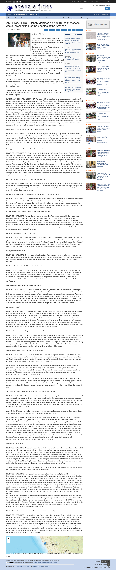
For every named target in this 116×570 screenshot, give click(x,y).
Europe (41, 18)
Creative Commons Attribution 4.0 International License (45, 562)
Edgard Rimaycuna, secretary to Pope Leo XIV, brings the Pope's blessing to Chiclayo (73, 50)
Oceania (48, 18)
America (34, 18)
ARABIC (107, 1)
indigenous (64, 29)
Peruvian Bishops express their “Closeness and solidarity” (73, 58)
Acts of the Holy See (59, 18)
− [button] (8, 541)
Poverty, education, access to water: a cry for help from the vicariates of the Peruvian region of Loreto (103, 92)
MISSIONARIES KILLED (20, 14)
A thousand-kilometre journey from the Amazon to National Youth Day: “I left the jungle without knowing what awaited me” (73, 68)
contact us (105, 14)
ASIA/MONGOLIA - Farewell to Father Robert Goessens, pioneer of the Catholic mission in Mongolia (103, 59)
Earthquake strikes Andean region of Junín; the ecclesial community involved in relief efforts (72, 79)
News (9, 18)
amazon (58, 29)
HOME (9, 14)
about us (96, 14)
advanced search (105, 11)
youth (69, 29)
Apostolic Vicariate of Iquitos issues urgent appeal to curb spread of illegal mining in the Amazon (73, 41)
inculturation (79, 29)
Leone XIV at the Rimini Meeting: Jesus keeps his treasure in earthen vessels (103, 46)
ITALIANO (74, 1)
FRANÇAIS (90, 1)
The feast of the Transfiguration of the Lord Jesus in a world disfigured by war (102, 164)
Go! (107, 8)
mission (46, 29)
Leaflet (12, 553)
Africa (22, 18)
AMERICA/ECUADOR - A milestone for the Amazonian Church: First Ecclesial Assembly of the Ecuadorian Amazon (103, 81)
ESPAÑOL (84, 1)
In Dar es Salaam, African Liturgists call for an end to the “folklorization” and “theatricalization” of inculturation (103, 154)
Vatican (16, 18)
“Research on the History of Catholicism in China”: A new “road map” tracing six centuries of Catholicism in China (103, 36)
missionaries (52, 29)
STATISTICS (33, 14)
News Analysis (85, 18)
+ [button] (8, 538)
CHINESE (102, 1)
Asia (27, 18)
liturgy (73, 29)
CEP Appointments (73, 18)
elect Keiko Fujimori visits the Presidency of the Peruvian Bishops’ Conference (73, 89)
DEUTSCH (96, 1)
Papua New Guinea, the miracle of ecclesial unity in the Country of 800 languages (103, 69)
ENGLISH (79, 1)
